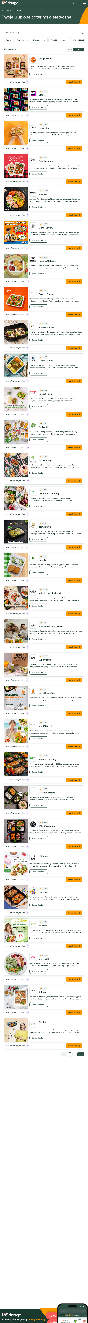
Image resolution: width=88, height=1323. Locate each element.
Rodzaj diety (22, 40)
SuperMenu (45, 659)
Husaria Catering (47, 261)
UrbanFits (44, 128)
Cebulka (43, 560)
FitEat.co (43, 856)
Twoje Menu (45, 58)
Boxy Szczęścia (47, 693)
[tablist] (75, 49)
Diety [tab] (69, 49)
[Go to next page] (80, 1054)
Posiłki (54, 40)
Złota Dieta (45, 527)
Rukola (42, 992)
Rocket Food (45, 394)
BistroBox (44, 959)
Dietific (42, 1022)
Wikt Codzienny (47, 826)
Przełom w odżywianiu (51, 626)
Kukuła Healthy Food (50, 593)
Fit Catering (45, 460)
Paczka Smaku (46, 327)
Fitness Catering (47, 759)
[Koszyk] (79, 3)
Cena (64, 40)
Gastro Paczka (46, 294)
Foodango (6, 10)
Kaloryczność (39, 40)
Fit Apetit (43, 427)
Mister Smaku (46, 227)
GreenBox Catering (49, 493)
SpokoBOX (44, 925)
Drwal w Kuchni (47, 161)
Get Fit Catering (47, 792)
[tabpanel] (44, 551)
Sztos (42, 95)
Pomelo (43, 194)
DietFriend (44, 892)
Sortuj (8, 40)
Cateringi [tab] (78, 49)
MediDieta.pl (45, 726)
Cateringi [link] (17, 10)
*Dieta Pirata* (46, 360)
